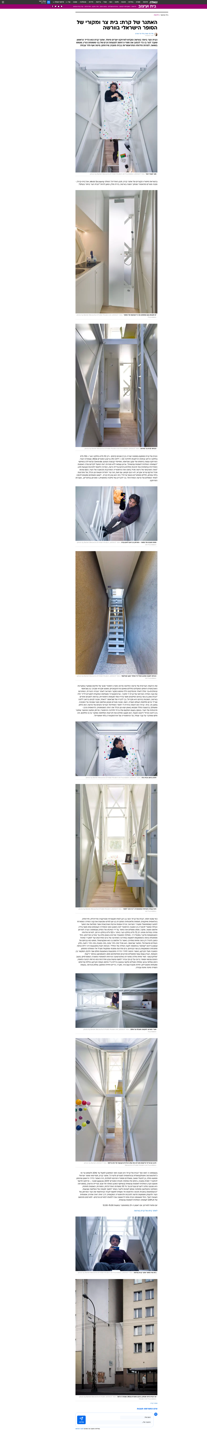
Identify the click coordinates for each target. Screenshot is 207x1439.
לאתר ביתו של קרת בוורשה (145, 1211)
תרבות (123, 2)
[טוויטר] (55, 6)
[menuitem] (144, 2)
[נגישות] (3, 2)
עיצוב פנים (103, 6)
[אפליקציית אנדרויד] (61, 6)
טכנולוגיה (83, 2)
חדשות (145, 2)
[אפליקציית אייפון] (58, 6)
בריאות (98, 2)
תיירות (91, 2)
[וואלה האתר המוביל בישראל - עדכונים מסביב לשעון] (153, 2)
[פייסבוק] (52, 6)
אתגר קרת (154, 1403)
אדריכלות (88, 6)
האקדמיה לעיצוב (124, 6)
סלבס (117, 2)
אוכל (105, 2)
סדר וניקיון (95, 6)
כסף (110, 2)
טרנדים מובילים (113, 6)
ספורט (138, 2)
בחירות (130, 2)
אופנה (75, 2)
